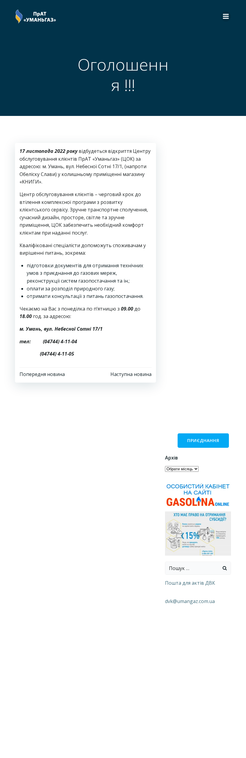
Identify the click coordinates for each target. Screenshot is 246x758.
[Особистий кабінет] (198, 494)
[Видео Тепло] (198, 533)
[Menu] (226, 16)
